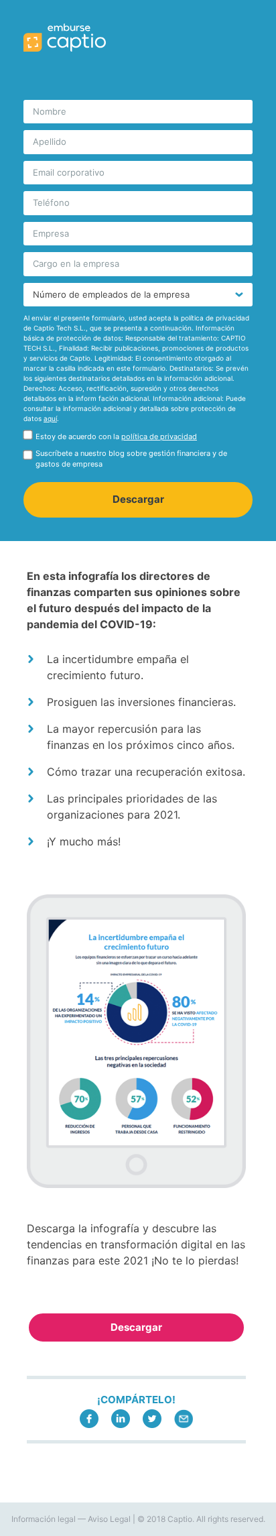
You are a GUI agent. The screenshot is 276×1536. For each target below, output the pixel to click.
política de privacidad (159, 436)
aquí (50, 418)
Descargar (136, 1327)
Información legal (43, 1519)
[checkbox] (138, 439)
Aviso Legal (109, 1519)
